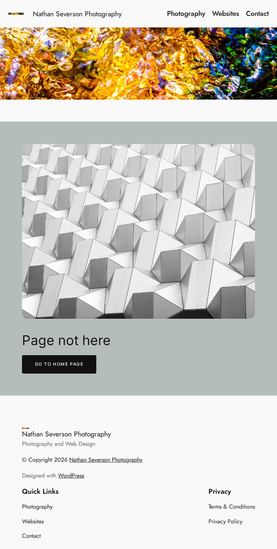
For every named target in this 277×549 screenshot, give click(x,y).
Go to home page (59, 364)
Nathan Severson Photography (77, 14)
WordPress (71, 475)
